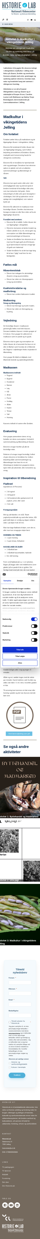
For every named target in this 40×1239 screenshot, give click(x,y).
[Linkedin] (17, 1205)
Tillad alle (20, 650)
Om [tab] (32, 581)
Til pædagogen (8, 1167)
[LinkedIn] (35, 20)
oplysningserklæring (14, 1033)
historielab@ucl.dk (8, 1148)
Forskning (6, 1178)
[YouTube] (31, 20)
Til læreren (6, 1171)
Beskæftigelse (13, 1011)
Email (11, 1000)
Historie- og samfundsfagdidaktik (19, 1063)
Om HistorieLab (8, 1186)
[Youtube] (11, 1205)
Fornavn (11, 978)
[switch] (34, 626)
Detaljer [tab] (20, 581)
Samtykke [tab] (7, 581)
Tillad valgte (20, 656)
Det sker (5, 1182)
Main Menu (8, 24)
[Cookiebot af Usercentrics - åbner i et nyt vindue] (28, 574)
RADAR (5, 1174)
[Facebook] (28, 20)
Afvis (20, 663)
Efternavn (12, 989)
